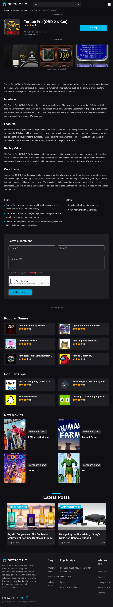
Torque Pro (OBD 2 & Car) (46, 22)
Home (6, 10)
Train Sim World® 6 (68, 587)
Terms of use (104, 587)
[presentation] (4, 524)
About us (102, 571)
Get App (93, 28)
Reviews (101, 577)
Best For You (53, 576)
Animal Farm (65, 576)
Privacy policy (36, 272)
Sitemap (101, 592)
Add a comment (20, 292)
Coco (62, 582)
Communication (20, 10)
